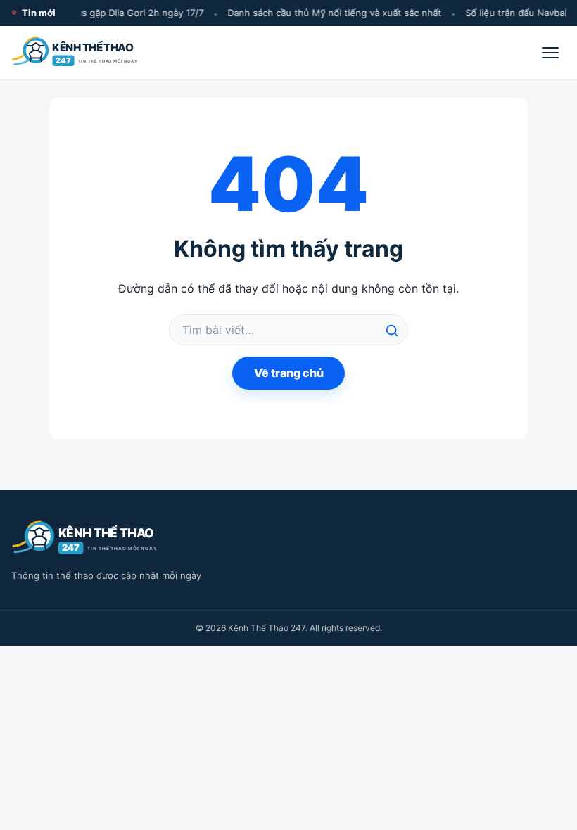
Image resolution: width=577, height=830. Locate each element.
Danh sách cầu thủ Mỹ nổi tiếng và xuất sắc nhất (332, 12)
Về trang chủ (289, 373)
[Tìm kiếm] (391, 330)
